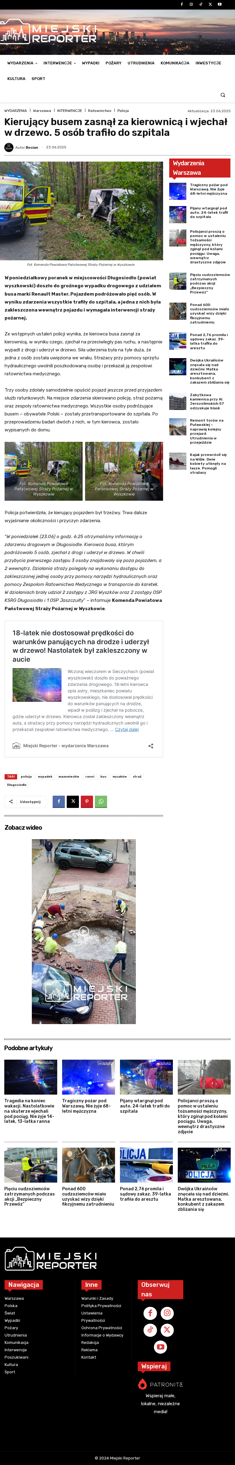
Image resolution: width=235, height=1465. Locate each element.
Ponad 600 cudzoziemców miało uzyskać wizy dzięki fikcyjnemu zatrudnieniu (209, 314)
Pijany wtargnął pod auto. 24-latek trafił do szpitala (209, 212)
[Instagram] (191, 5)
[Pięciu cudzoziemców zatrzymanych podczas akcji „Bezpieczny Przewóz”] (177, 281)
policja (26, 776)
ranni (89, 776)
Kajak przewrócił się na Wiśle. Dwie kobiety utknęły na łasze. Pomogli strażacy (208, 464)
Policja (123, 111)
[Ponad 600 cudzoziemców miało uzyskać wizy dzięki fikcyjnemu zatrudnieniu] (177, 311)
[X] (210, 5)
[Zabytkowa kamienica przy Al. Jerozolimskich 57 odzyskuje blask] (177, 401)
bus (103, 776)
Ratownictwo (99, 111)
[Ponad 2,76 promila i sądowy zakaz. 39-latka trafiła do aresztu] (177, 341)
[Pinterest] (87, 802)
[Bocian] (9, 147)
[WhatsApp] (101, 802)
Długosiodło (17, 785)
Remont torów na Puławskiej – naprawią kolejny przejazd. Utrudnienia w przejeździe (206, 431)
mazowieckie (68, 776)
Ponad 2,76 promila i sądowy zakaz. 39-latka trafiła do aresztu (209, 341)
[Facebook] (181, 5)
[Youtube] (220, 5)
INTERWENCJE (69, 111)
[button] (223, 94)
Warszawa (42, 111)
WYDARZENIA (15, 111)
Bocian (32, 147)
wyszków (120, 776)
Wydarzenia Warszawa (188, 167)
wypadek (45, 776)
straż (137, 776)
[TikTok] (200, 5)
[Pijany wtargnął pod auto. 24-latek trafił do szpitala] (177, 214)
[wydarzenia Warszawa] (94, 1259)
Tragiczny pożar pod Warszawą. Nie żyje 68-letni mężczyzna (209, 189)
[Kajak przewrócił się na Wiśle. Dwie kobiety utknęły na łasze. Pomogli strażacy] (177, 461)
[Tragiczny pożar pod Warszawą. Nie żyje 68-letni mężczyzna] (177, 191)
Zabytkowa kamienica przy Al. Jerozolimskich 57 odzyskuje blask (207, 401)
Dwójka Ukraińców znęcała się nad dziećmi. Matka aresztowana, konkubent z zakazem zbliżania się (209, 371)
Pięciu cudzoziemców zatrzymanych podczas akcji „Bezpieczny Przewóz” (210, 284)
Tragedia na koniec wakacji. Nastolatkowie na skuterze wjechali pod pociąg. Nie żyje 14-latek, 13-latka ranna (29, 1111)
